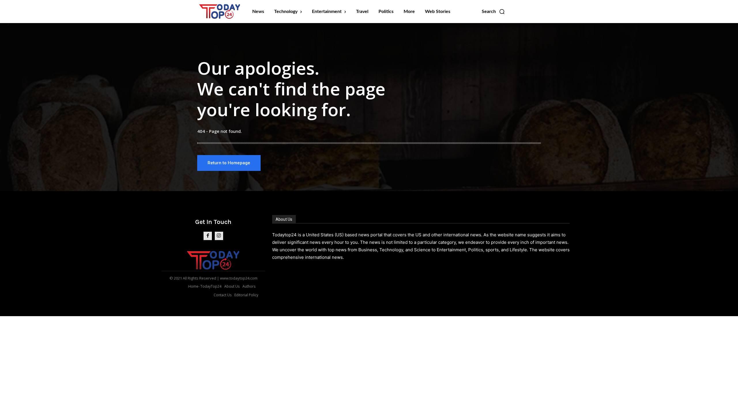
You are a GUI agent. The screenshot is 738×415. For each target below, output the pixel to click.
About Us (284, 219)
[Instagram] (219, 236)
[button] (493, 11)
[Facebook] (208, 236)
